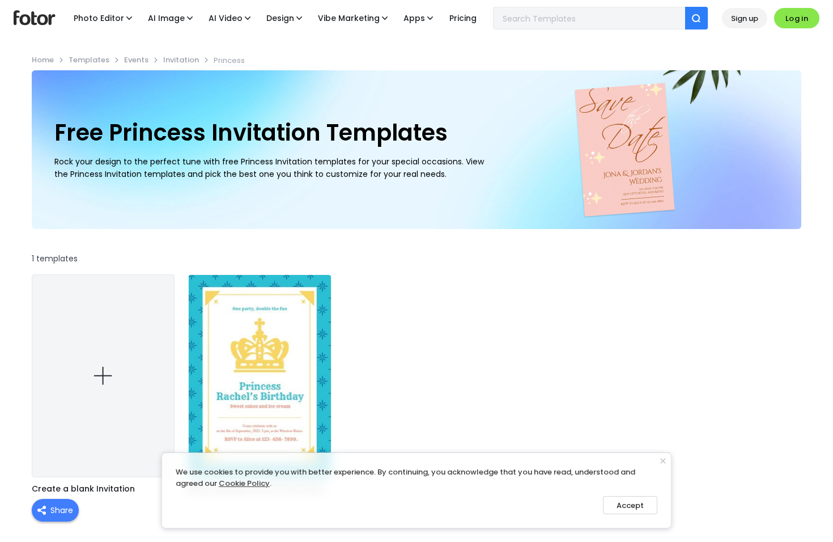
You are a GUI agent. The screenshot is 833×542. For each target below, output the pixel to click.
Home (43, 59)
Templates (89, 59)
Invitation (181, 59)
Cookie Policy (244, 483)
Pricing (463, 18)
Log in (796, 18)
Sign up (744, 18)
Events (136, 59)
